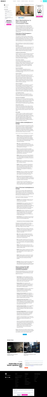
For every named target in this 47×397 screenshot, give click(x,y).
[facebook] (19, 17)
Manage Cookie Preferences (19, 394)
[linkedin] (22, 17)
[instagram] (8, 377)
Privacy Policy (15, 391)
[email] (23, 17)
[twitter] (20, 17)
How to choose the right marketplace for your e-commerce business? (9, 18)
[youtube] (9, 377)
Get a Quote (24, 334)
